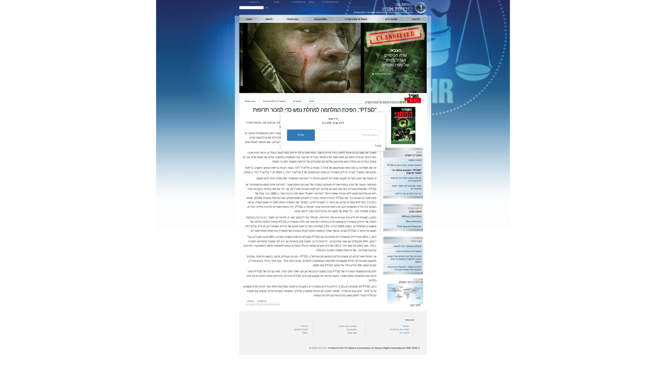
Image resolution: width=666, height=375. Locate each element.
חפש (266, 8)
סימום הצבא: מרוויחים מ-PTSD (404, 165)
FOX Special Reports (409, 226)
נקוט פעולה (293, 19)
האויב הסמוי (414, 160)
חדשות (269, 19)
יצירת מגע (255, 2)
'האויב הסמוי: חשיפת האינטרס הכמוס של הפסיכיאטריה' (404, 268)
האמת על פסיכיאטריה (356, 19)
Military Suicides (411, 216)
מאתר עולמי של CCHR (399, 329)
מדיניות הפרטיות (317, 348)
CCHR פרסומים (301, 329)
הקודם (261, 300)
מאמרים (297, 101)
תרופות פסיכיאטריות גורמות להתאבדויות (406, 179)
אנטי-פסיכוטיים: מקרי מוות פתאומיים (406, 187)
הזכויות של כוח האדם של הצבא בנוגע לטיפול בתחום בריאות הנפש (404, 259)
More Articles (413, 221)
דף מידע (304, 326)
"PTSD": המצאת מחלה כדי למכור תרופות (406, 171)
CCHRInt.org (299, 2)
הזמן (312, 2)
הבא (251, 300)
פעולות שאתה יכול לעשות (407, 246)
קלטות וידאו (391, 19)
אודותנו (416, 19)
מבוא (311, 101)
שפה (277, 2)
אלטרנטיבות (320, 19)
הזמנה (249, 19)
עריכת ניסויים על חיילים (408, 193)
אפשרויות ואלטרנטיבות (274, 101)
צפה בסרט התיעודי (381, 74)
